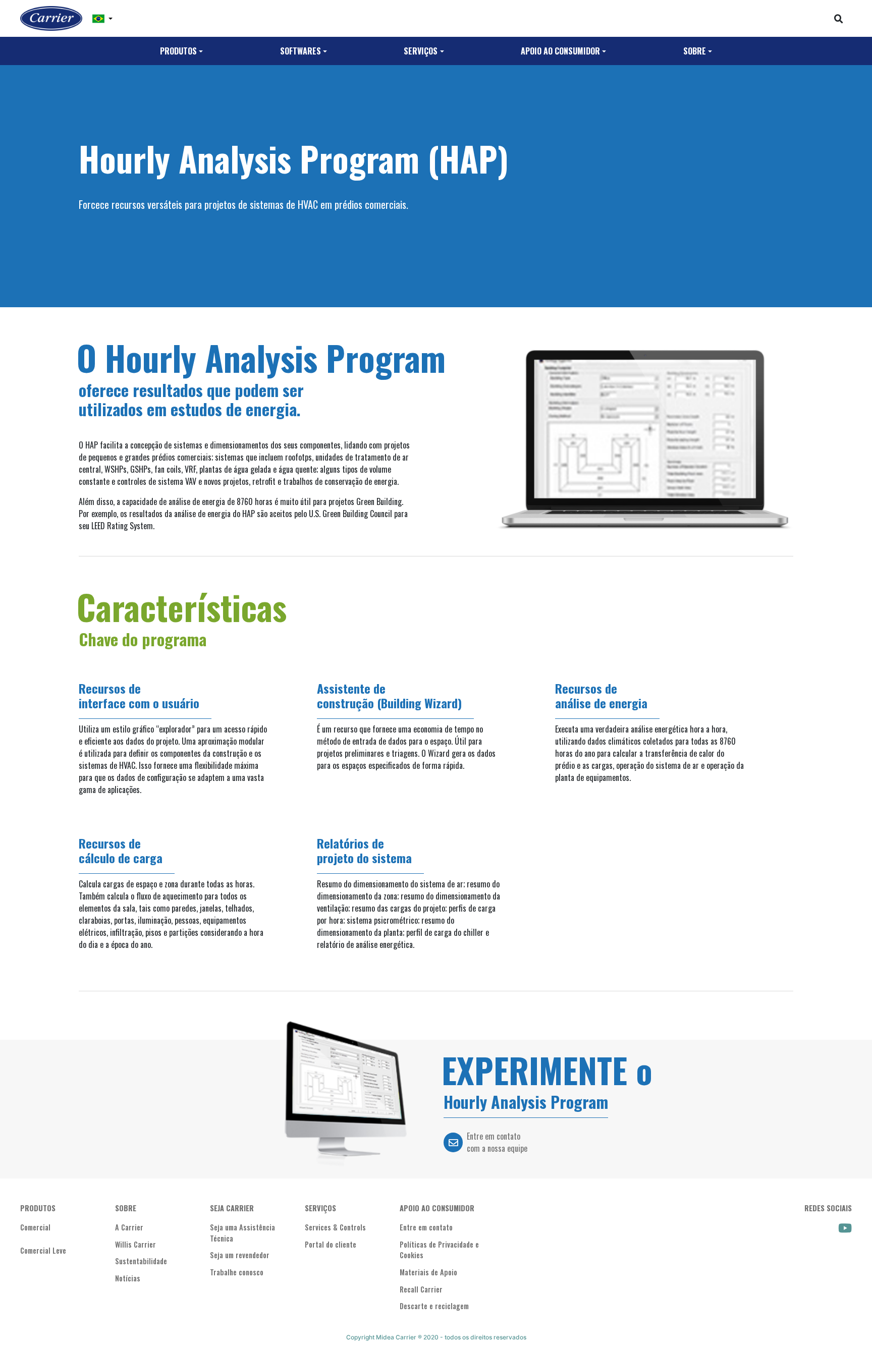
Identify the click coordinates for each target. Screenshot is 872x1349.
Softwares (300, 51)
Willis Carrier (135, 1244)
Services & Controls (335, 1227)
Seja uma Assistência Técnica (242, 1233)
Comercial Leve (43, 1250)
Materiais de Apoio (428, 1272)
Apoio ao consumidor (560, 51)
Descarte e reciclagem (434, 1306)
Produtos (178, 51)
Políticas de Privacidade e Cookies (439, 1250)
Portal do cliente (330, 1244)
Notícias (127, 1278)
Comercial (35, 1227)
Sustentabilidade (141, 1261)
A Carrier (129, 1227)
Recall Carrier (421, 1289)
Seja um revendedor (239, 1255)
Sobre (694, 51)
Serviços (421, 51)
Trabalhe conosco (236, 1272)
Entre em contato (426, 1227)
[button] (102, 19)
